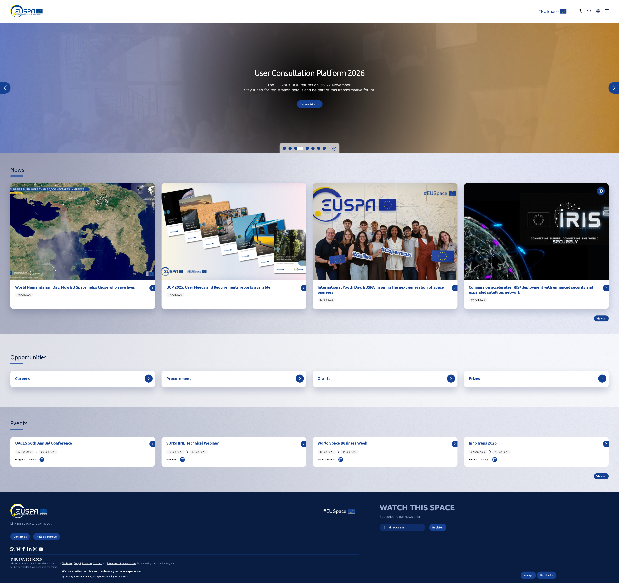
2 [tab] (290, 148)
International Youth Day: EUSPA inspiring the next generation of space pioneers (381, 289)
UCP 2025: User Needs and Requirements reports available (218, 287)
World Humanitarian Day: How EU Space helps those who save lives (75, 287)
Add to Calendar (41, 459)
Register (437, 527)
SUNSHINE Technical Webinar (192, 443)
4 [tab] (301, 148)
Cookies (97, 563)
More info (123, 576)
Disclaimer (67, 563)
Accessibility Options (581, 11)
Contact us (20, 536)
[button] (598, 11)
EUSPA (28, 512)
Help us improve (46, 536)
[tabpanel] (309, 88)
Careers (22, 378)
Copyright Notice (83, 563)
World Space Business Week (342, 443)
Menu (607, 11)
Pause (334, 149)
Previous (5, 88)
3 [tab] (295, 148)
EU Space (339, 511)
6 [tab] (315, 148)
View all (601, 318)
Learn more (309, 101)
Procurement (178, 378)
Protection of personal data (121, 563)
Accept (528, 575)
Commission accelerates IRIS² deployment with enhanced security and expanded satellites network (531, 289)
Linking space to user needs (554, 11)
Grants (324, 378)
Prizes (474, 378)
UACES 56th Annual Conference (43, 443)
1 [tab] (284, 148)
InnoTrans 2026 (483, 443)
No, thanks (546, 575)
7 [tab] (324, 148)
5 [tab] (307, 148)
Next (614, 88)
